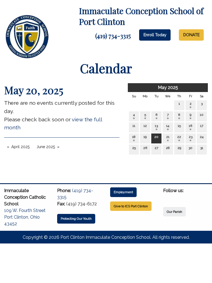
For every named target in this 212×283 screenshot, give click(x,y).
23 (190, 137)
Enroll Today (155, 34)
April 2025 (20, 147)
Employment (123, 192)
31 (201, 148)
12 (145, 126)
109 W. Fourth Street (25, 210)
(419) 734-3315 (113, 36)
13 (156, 126)
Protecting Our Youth (76, 219)
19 (145, 137)
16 (190, 126)
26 (145, 148)
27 (156, 148)
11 (133, 126)
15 (179, 126)
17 (201, 126)
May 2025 (168, 87)
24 (201, 137)
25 (134, 148)
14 (167, 126)
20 (156, 137)
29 (179, 148)
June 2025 (45, 147)
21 (167, 137)
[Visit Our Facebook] (167, 197)
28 (168, 148)
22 (179, 137)
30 (190, 148)
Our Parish (174, 212)
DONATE (191, 34)
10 (201, 115)
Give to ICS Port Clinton (131, 206)
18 (134, 137)
